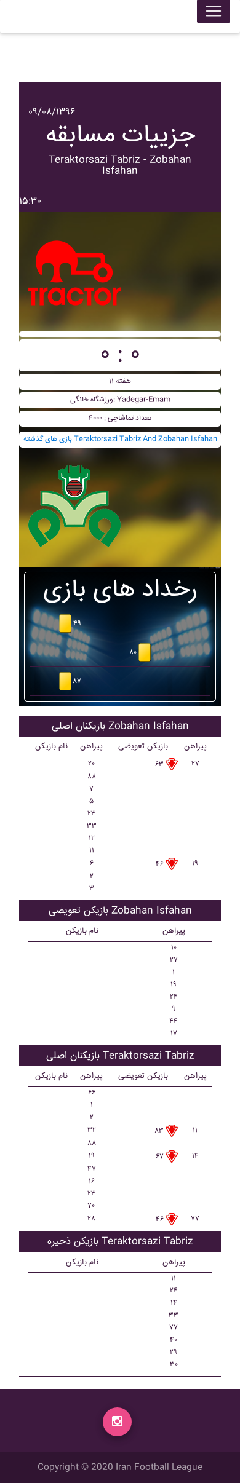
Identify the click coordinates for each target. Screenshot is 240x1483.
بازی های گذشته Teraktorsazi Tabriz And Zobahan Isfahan (120, 439)
